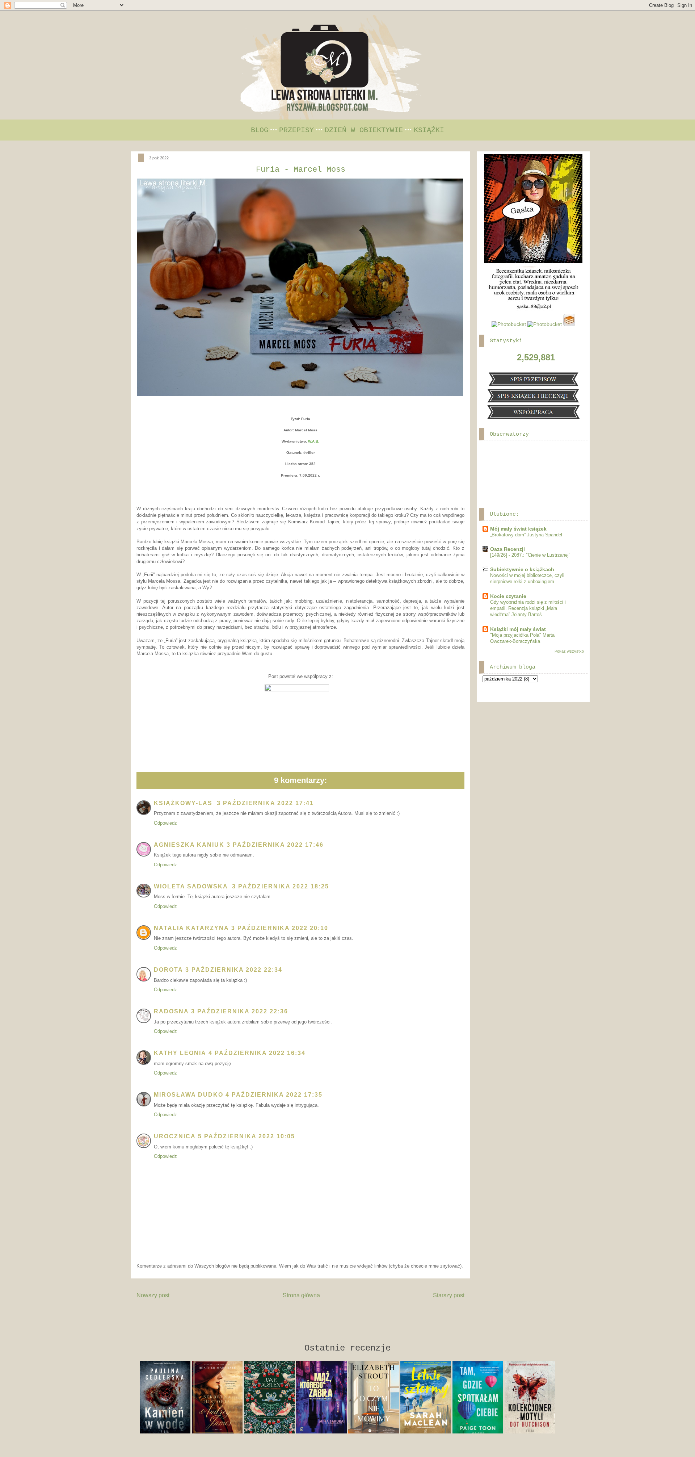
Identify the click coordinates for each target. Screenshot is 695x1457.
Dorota (168, 970)
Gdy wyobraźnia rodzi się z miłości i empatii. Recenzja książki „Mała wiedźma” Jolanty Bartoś (528, 608)
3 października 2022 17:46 (275, 845)
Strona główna (301, 1295)
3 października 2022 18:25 (280, 886)
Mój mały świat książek (518, 529)
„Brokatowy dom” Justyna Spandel (526, 534)
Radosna (171, 1011)
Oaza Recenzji (507, 549)
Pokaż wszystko (569, 651)
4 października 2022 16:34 (257, 1053)
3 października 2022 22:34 (233, 970)
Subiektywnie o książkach (522, 569)
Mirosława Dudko (188, 1095)
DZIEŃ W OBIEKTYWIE (364, 130)
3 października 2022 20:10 (279, 928)
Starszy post (448, 1295)
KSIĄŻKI (429, 130)
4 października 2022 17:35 (274, 1095)
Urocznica (175, 1136)
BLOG (259, 130)
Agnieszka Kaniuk (189, 845)
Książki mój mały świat (518, 629)
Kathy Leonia (180, 1053)
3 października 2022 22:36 (239, 1011)
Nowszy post (152, 1295)
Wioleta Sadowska (192, 886)
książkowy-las (184, 803)
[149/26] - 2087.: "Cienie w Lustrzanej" (530, 555)
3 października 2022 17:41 (265, 803)
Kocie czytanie (508, 596)
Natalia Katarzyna (191, 928)
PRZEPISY (296, 130)
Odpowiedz (165, 823)
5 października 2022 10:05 (246, 1136)
